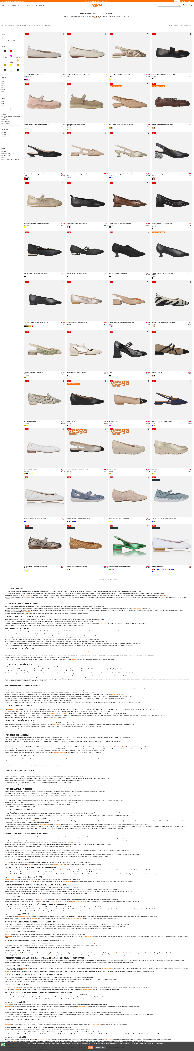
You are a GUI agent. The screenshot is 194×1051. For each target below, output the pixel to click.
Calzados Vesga (7, 110)
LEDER (4, 133)
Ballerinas (12, 709)
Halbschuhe (38, 798)
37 (4, 83)
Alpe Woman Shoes (8, 106)
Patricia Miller (6, 123)
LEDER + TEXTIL (7, 135)
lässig (28, 595)
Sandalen (112, 746)
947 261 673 (5, 1)
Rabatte (111, 784)
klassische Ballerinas (44, 824)
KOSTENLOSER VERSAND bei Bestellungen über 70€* (97, 1)
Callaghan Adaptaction (8, 108)
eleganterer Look (90, 651)
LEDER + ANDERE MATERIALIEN (11, 139)
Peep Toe (57, 824)
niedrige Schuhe (56, 671)
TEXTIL (5, 137)
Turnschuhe (27, 611)
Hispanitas (5, 119)
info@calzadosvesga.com (17, 1)
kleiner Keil (73, 659)
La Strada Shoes (7, 121)
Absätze (166, 595)
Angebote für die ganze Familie (59, 752)
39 (4, 87)
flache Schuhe (56, 724)
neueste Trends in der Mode (24, 764)
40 (4, 89)
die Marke (23, 916)
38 (4, 85)
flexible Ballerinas (103, 623)
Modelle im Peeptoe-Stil (137, 608)
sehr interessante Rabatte (117, 694)
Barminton (5, 104)
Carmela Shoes (7, 112)
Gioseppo (5, 101)
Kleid (38, 595)
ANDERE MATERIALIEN (8, 153)
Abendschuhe (122, 746)
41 (3, 91)
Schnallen (69, 842)
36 (4, 81)
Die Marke (9, 987)
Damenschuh (79, 758)
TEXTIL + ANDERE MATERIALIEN (11, 141)
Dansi (4, 114)
